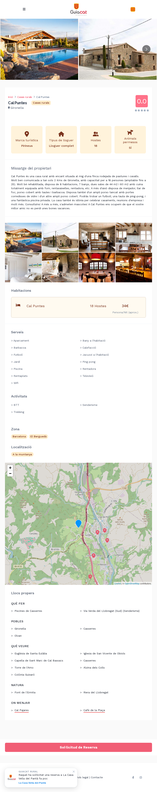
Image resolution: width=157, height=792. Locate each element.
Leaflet (117, 583)
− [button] (10, 473)
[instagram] (141, 777)
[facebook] (133, 777)
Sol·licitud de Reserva (78, 747)
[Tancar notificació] (73, 771)
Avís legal (82, 777)
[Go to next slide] (146, 49)
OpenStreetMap (132, 583)
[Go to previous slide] (11, 49)
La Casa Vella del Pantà (32, 783)
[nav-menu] (24, 9)
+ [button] (10, 467)
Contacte (97, 777)
